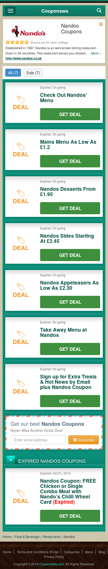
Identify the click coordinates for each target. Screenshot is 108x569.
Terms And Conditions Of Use (38, 552)
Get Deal (70, 114)
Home (7, 536)
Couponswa (54, 10)
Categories (72, 552)
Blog (102, 552)
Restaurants (51, 536)
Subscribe (85, 439)
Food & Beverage (27, 536)
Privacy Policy (54, 556)
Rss (101, 24)
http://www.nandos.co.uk (24, 58)
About (89, 552)
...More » (95, 53)
